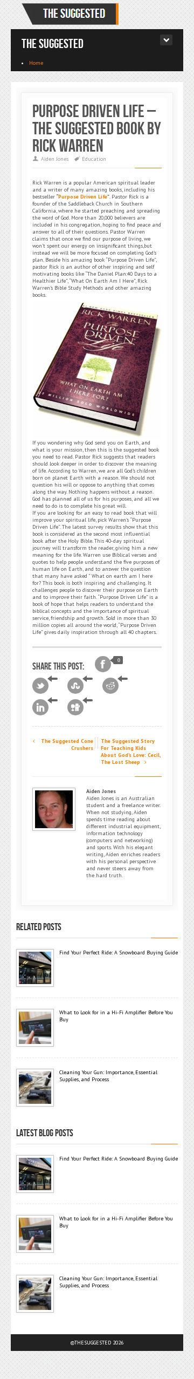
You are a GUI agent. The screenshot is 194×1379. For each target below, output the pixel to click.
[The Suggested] (72, 14)
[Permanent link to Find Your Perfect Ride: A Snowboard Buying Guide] (35, 968)
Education (94, 158)
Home (36, 62)
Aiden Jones (54, 158)
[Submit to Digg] (80, 707)
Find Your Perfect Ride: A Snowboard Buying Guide (118, 952)
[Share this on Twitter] (45, 686)
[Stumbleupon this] (80, 686)
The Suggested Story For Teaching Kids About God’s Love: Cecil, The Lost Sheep (131, 752)
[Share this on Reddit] (115, 686)
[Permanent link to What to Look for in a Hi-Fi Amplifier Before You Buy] (35, 1028)
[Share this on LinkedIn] (45, 707)
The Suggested (53, 44)
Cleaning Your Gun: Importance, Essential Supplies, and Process (108, 1076)
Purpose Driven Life (82, 196)
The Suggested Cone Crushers (66, 745)
